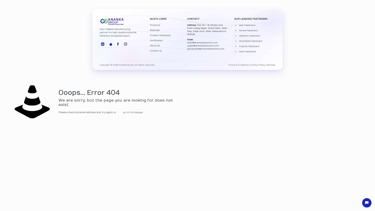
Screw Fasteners (248, 30)
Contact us (156, 51)
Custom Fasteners (249, 46)
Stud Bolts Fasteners (250, 41)
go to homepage (133, 112)
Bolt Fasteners (247, 25)
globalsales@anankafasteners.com (205, 49)
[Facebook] (118, 44)
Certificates (156, 40)
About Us (155, 45)
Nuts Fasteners (247, 51)
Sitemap (271, 65)
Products (155, 25)
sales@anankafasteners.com (202, 42)
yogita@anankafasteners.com (203, 46)
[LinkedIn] (103, 44)
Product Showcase (160, 35)
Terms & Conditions (238, 65)
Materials (155, 30)
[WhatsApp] (110, 44)
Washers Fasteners (249, 36)
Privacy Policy (257, 65)
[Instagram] (125, 44)
